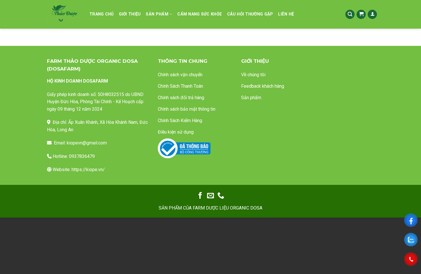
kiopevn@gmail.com (87, 143)
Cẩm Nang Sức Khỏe (199, 14)
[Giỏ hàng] (361, 14)
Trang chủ (101, 14)
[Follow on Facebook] (200, 196)
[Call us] (220, 196)
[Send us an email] (210, 196)
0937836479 (82, 156)
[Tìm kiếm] (350, 14)
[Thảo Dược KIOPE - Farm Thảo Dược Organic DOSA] (62, 14)
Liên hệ (286, 14)
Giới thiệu (130, 14)
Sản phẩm (157, 14)
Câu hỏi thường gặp (250, 14)
